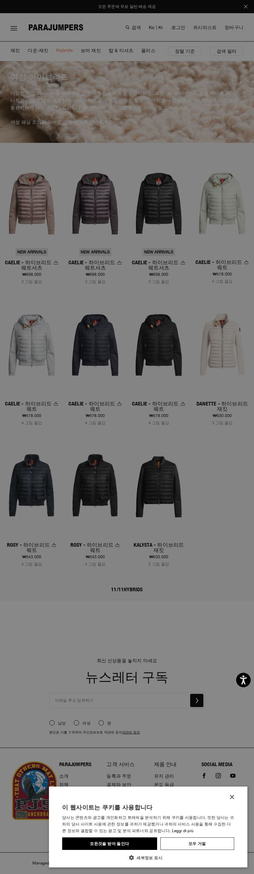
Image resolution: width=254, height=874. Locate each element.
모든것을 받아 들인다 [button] (109, 843)
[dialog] (127, 437)
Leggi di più (182, 830)
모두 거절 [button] (197, 843)
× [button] (231, 797)
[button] (148, 857)
